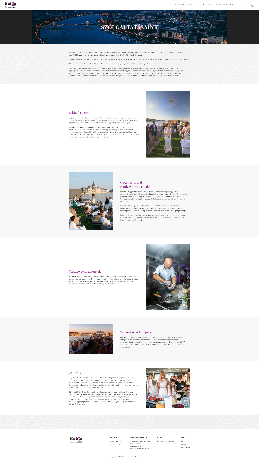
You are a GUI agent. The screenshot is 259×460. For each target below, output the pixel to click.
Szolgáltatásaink (205, 5)
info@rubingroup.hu (115, 441)
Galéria (233, 5)
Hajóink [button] (191, 5)
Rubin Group (180, 5)
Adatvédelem (185, 447)
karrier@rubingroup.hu (165, 441)
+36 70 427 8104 (114, 444)
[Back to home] (10, 5)
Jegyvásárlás (221, 5)
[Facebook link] (253, 5)
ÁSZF (183, 441)
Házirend (184, 444)
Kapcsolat (243, 5)
